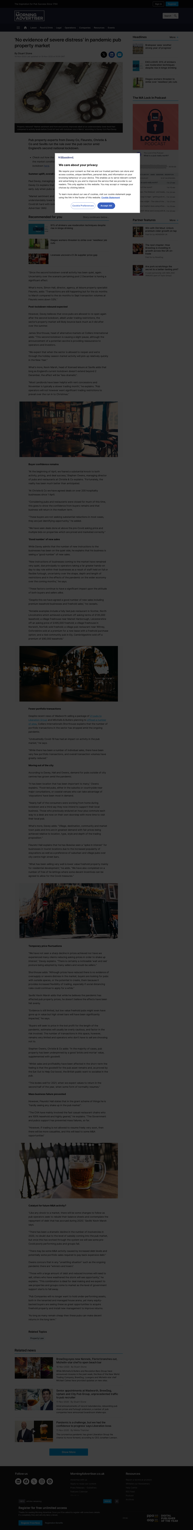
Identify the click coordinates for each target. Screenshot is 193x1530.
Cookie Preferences (83, 205)
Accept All (106, 205)
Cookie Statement (110, 197)
